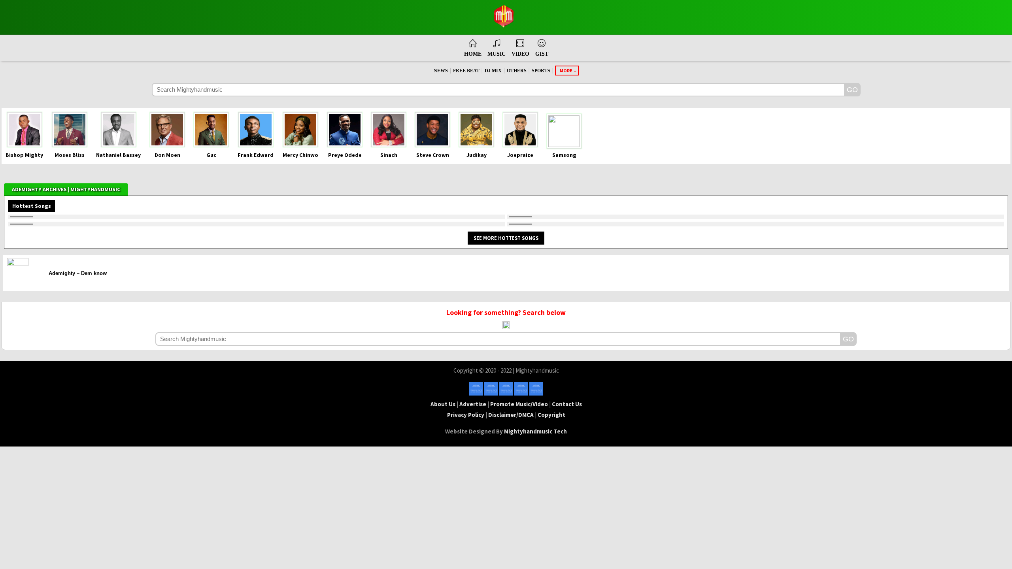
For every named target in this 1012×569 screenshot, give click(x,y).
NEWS (441, 70)
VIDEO (520, 54)
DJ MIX (493, 70)
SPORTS (541, 70)
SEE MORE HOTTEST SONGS (506, 238)
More (566, 70)
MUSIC (496, 54)
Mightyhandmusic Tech (535, 431)
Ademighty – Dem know (78, 273)
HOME (472, 54)
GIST (541, 54)
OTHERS (517, 70)
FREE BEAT (466, 70)
